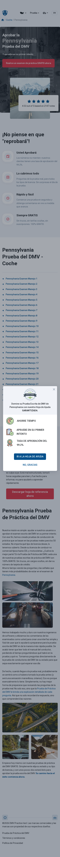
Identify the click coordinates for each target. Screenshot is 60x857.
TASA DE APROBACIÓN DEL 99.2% (32, 442)
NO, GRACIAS (30, 464)
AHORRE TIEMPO (26, 420)
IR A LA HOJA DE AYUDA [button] (30, 456)
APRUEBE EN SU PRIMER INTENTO (30, 431)
